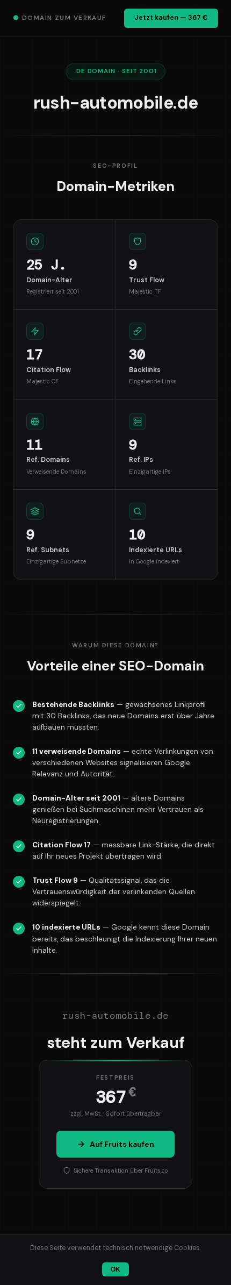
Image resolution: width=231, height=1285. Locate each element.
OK (115, 1269)
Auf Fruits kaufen (122, 1144)
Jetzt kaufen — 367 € (171, 17)
